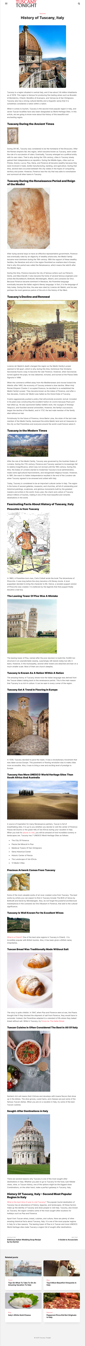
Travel (10, 1280)
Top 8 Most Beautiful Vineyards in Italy (61, 1284)
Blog (48, 1280)
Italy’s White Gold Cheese (19, 1315)
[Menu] (6, 3)
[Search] (79, 3)
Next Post (68, 1239)
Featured (43, 13)
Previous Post (24, 1240)
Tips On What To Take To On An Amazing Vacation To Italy (22, 1284)
